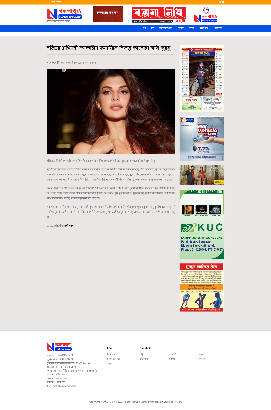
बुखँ (152, 28)
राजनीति (172, 354)
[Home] (64, 14)
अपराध (172, 359)
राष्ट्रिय (142, 354)
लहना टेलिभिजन (165, 28)
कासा (200, 354)
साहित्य (180, 28)
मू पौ (144, 28)
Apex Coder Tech (172, 402)
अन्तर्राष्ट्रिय (144, 359)
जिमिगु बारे (111, 354)
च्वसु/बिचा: (204, 28)
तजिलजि (218, 28)
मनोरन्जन (68, 225)
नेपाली (191, 28)
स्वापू (109, 364)
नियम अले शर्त (113, 359)
